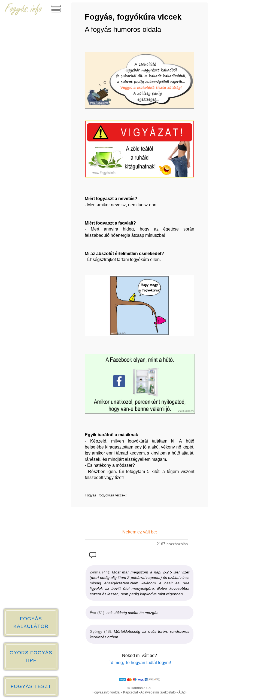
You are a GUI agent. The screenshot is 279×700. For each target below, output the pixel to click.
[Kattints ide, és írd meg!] (93, 557)
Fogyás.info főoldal (106, 692)
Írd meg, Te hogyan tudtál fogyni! (139, 662)
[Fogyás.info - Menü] (56, 14)
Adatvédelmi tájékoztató (158, 692)
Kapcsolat (130, 692)
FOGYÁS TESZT (31, 686)
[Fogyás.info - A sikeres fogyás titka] (23, 14)
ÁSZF (182, 692)
